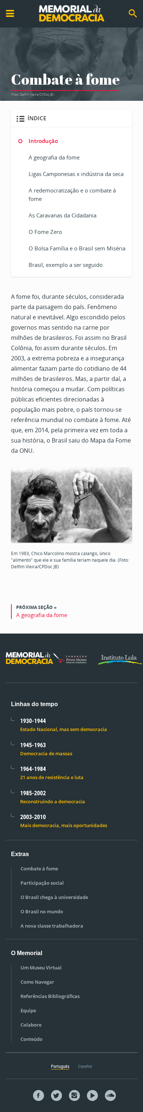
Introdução (43, 140)
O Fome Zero (45, 231)
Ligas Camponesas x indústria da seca (76, 173)
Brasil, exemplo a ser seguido (66, 264)
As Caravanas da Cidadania (62, 215)
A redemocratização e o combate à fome (72, 194)
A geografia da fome (54, 157)
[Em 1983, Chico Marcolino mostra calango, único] (71, 504)
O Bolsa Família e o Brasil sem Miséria (77, 248)
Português (60, 1066)
